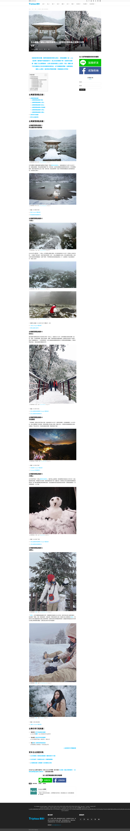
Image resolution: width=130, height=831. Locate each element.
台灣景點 (39, 783)
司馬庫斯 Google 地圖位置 (36, 467)
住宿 (58, 3)
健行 (53, 3)
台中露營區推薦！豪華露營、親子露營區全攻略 (41, 762)
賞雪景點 (44, 783)
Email (80, 85)
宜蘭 (46, 39)
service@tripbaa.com (56, 825)
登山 (48, 3)
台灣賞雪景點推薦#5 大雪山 (37, 85)
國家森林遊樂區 (54, 165)
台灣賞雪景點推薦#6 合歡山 (37, 86)
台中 (34, 39)
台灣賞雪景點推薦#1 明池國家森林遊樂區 (39, 79)
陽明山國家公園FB (34, 328)
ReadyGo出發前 (35, 49)
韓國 (72, 3)
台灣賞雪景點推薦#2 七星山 (37, 81)
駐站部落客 (92, 3)
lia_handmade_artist (43, 612)
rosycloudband (42, 404)
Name (80, 82)
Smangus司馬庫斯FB (35, 470)
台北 (37, 39)
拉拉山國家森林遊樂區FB (36, 413)
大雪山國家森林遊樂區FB (36, 544)
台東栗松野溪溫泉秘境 (40, 742)
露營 (63, 3)
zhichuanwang (42, 250)
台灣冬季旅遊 (34, 783)
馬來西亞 (78, 3)
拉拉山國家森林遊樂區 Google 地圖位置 (39, 411)
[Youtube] (100, 1)
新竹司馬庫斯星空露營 (40, 732)
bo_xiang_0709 (43, 461)
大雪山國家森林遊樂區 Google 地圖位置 (39, 541)
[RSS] (96, 1)
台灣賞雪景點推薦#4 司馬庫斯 (37, 84)
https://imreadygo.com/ (42, 791)
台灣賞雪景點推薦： (34, 78)
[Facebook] (89, 1)
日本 (67, 3)
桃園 (51, 39)
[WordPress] (98, 1)
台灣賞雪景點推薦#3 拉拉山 (37, 82)
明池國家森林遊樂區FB (35, 214)
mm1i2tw (41, 717)
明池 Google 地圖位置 (35, 212)
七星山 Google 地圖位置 (35, 325)
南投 (35, 9)
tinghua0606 (42, 535)
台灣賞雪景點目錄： (34, 76)
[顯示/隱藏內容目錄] (45, 75)
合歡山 (36, 612)
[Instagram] (91, 1)
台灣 (43, 3)
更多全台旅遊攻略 (34, 89)
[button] (87, 0)
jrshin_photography (42, 162)
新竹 (48, 39)
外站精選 (85, 3)
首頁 (29, 9)
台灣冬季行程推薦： (34, 88)
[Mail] (93, 1)
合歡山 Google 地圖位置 (35, 724)
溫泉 (33, 742)
